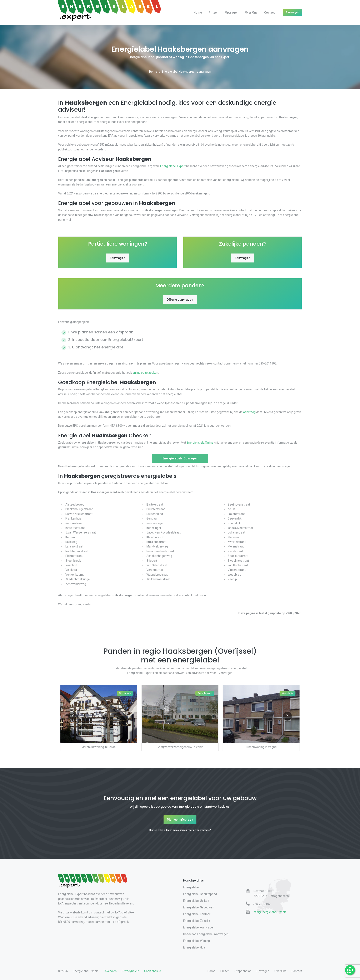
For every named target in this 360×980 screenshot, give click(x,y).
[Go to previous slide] (72, 716)
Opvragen (231, 12)
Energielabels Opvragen (180, 458)
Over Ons (251, 12)
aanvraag (249, 412)
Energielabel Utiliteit (196, 900)
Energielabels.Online (200, 442)
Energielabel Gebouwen (198, 907)
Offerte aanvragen (180, 299)
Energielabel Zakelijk (196, 920)
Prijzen (213, 12)
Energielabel (191, 887)
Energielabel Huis (194, 947)
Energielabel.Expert (173, 166)
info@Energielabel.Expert (269, 912)
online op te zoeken (145, 372)
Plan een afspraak (180, 819)
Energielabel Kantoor (196, 914)
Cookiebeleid (152, 971)
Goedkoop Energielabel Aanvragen (206, 934)
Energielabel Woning (196, 940)
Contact (269, 12)
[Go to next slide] (287, 716)
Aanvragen (292, 12)
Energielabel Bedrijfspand (200, 894)
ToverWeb (110, 971)
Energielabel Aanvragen (199, 927)
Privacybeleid (130, 971)
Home (198, 12)
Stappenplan (243, 971)
